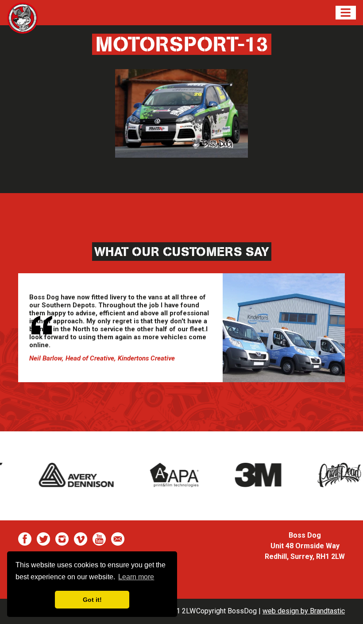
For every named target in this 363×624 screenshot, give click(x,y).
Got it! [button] (92, 599)
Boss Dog (22, 23)
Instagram (62, 539)
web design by (304, 611)
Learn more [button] (136, 577)
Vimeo (80, 539)
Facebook (24, 539)
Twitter (43, 539)
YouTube (99, 539)
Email (117, 539)
